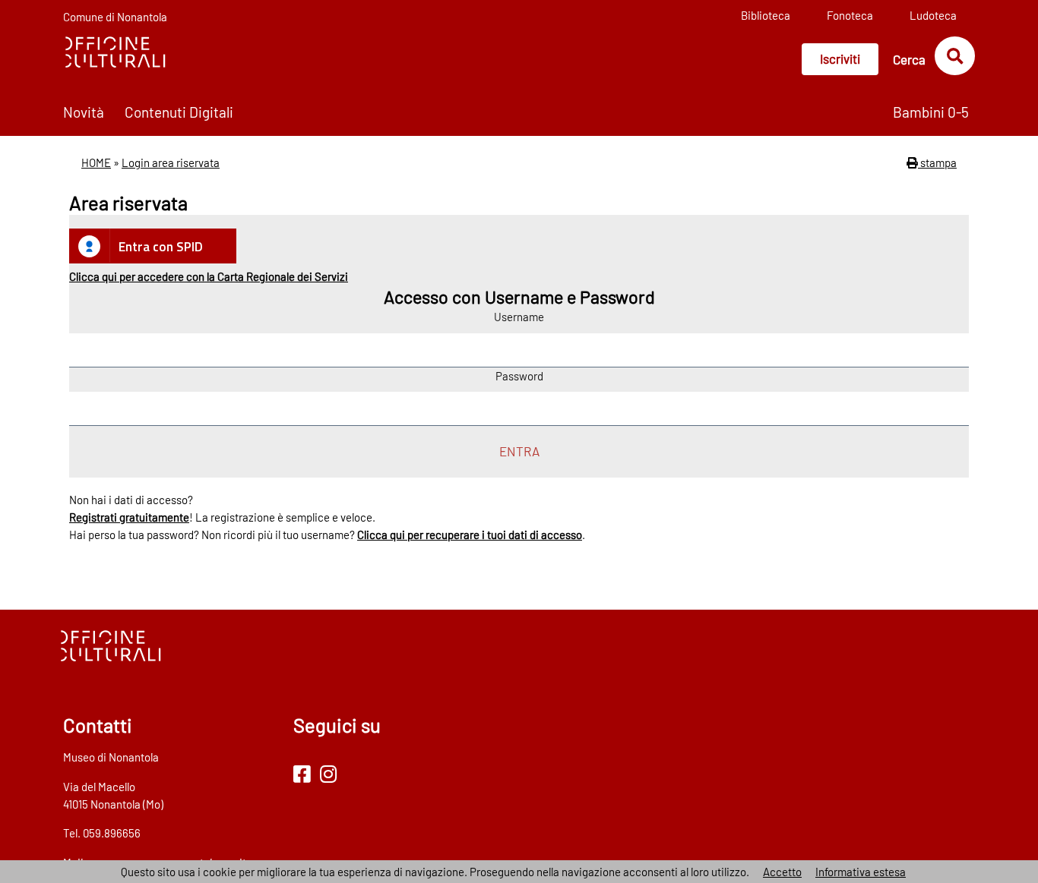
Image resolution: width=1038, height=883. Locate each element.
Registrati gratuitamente (129, 517)
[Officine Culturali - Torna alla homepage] (114, 51)
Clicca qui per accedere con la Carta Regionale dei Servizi (208, 276)
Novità (83, 112)
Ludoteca (933, 15)
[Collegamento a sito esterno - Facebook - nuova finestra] (302, 773)
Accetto (782, 871)
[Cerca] (955, 55)
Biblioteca (765, 15)
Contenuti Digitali (179, 112)
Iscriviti (840, 58)
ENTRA (519, 451)
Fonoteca (850, 15)
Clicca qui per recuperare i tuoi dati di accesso (469, 534)
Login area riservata (171, 162)
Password (519, 376)
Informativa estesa (860, 871)
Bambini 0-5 (931, 112)
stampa (937, 162)
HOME (96, 162)
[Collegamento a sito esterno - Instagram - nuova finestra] (328, 773)
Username (519, 316)
